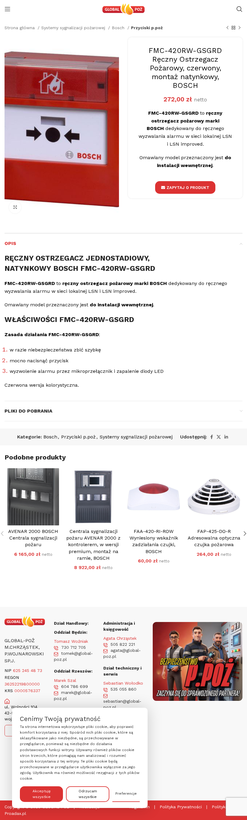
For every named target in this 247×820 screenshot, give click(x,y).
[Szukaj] (239, 9)
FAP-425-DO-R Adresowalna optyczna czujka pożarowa (214, 538)
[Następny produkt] (239, 28)
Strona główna (20, 27)
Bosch (119, 27)
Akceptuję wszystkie (42, 794)
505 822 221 (123, 644)
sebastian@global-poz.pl (122, 704)
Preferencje (126, 793)
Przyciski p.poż (147, 27)
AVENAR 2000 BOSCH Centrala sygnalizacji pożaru (33, 538)
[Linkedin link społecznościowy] (226, 437)
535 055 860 (123, 689)
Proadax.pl (15, 813)
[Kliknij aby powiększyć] (15, 207)
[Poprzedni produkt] (227, 28)
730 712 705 (73, 647)
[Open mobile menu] (8, 9)
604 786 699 (74, 686)
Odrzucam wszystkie (88, 794)
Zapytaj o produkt (188, 187)
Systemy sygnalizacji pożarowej (74, 27)
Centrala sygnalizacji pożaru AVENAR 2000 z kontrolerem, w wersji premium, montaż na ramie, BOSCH (93, 544)
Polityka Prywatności (181, 806)
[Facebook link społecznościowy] (211, 437)
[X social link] (219, 437)
